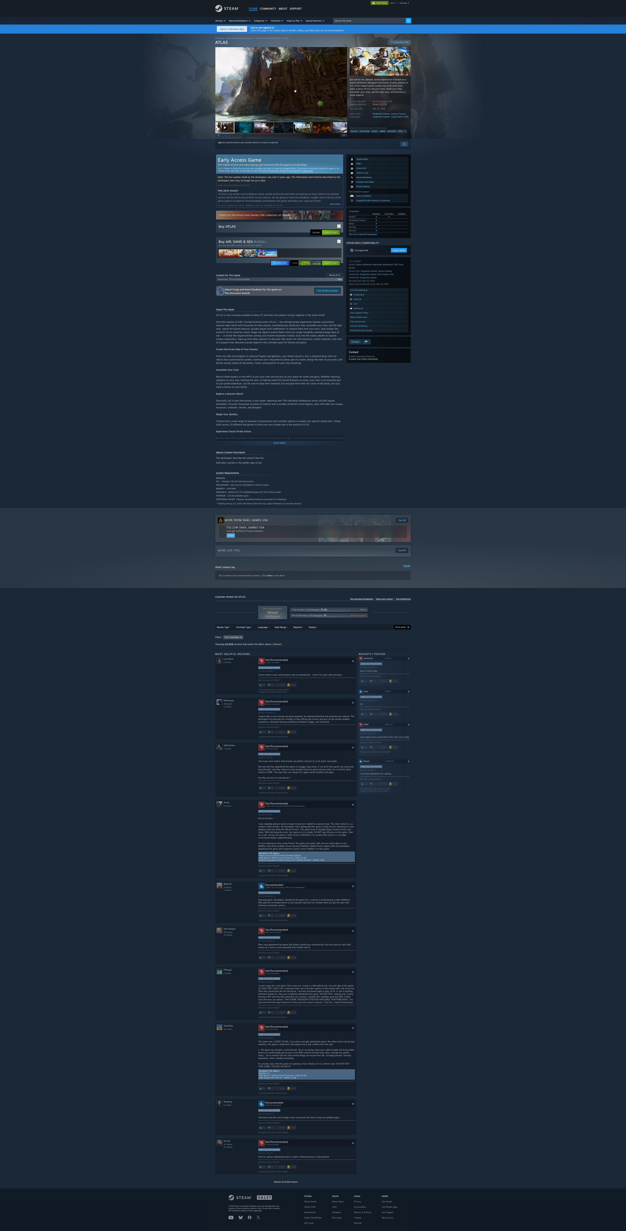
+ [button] (405, 131)
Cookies (358, 1217)
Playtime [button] (297, 627)
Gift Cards (309, 1223)
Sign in (221, 142)
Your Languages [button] (232, 637)
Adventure (392, 131)
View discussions (358, 321)
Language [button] (263, 627)
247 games (228, 1144)
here (269, 575)
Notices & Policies (362, 1212)
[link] (305, 263)
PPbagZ (228, 970)
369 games (228, 704)
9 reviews (227, 707)
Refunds (358, 1223)
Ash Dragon (230, 929)
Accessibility (360, 1207)
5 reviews (227, 1105)
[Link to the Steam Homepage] (227, 11)
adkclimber (229, 745)
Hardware (336, 1212)
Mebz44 (227, 884)
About (282, 8)
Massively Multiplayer (383, 264)
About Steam (310, 1201)
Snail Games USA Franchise (268, 38)
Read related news (358, 317)
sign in (392, 3)
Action (359, 264)
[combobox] (369, 20)
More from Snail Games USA (246, 520)
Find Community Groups (361, 330)
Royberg (228, 1101)
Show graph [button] (400, 627)
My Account (387, 1217)
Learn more (307, 171)
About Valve (337, 1201)
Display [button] (312, 627)
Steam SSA (309, 1207)
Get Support (387, 1212)
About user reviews (384, 599)
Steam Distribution (313, 1217)
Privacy (357, 1201)
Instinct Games (398, 114)
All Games (219, 38)
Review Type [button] (223, 627)
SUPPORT (296, 8)
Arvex (226, 802)
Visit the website (358, 290)
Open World (364, 131)
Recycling (336, 1217)
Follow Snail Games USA (245, 527)
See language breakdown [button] (361, 599)
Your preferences (403, 599)
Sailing (382, 131)
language (403, 3)
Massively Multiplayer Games (240, 38)
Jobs (334, 1207)
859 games (228, 932)
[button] (220, 20)
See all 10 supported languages (363, 234)
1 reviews (227, 749)
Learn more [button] (399, 250)
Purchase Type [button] (243, 627)
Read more (335, 204)
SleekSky (228, 1026)
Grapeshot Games (381, 114)
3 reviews (227, 890)
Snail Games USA (400, 117)
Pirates (374, 131)
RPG (400, 131)
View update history (359, 313)
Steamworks (310, 1212)
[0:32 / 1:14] (281, 84)
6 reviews (227, 806)
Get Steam (387, 1201)
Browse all (335, 275)
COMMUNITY (268, 8)
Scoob (227, 1141)
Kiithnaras (229, 700)
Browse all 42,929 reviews (286, 1182)
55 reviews (228, 1147)
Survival (354, 131)
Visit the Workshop (358, 326)
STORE (253, 8)
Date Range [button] (280, 627)
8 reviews (227, 662)
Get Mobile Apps (389, 1207)
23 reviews (228, 1029)
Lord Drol (228, 659)
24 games (227, 887)
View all (407, 566)
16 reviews (228, 935)
